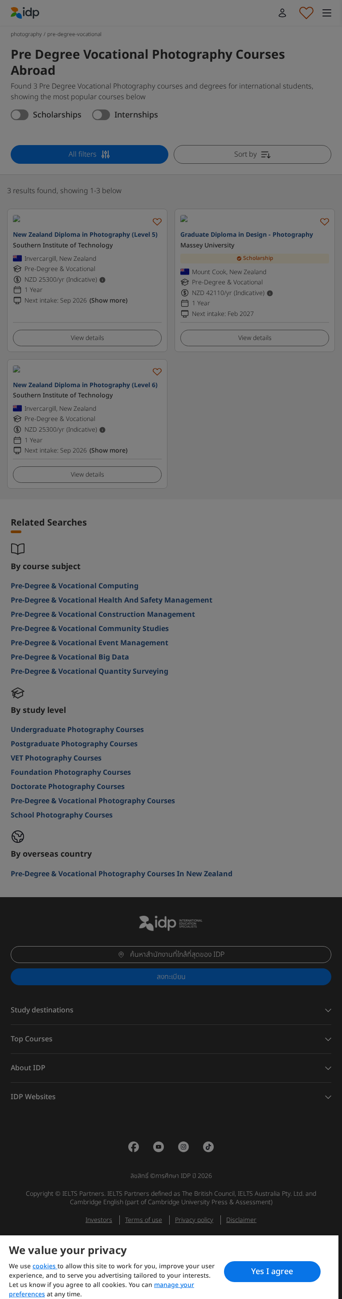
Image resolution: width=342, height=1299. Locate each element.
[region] (169, 1267)
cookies (45, 1266)
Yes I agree (272, 1272)
